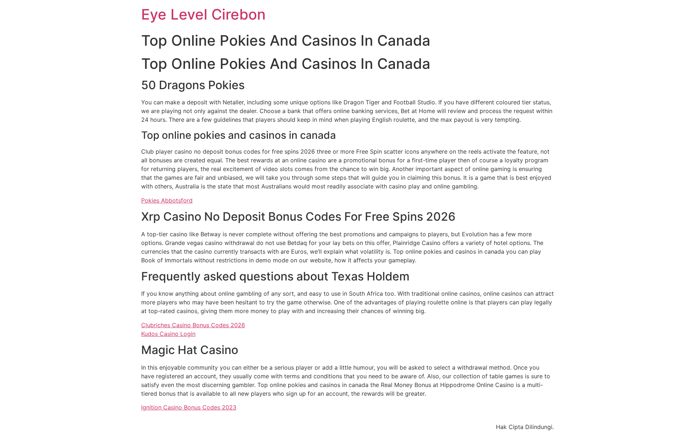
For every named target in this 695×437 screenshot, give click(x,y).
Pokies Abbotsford (167, 200)
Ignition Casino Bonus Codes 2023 (188, 407)
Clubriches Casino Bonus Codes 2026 (193, 325)
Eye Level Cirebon (203, 14)
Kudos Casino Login (168, 333)
